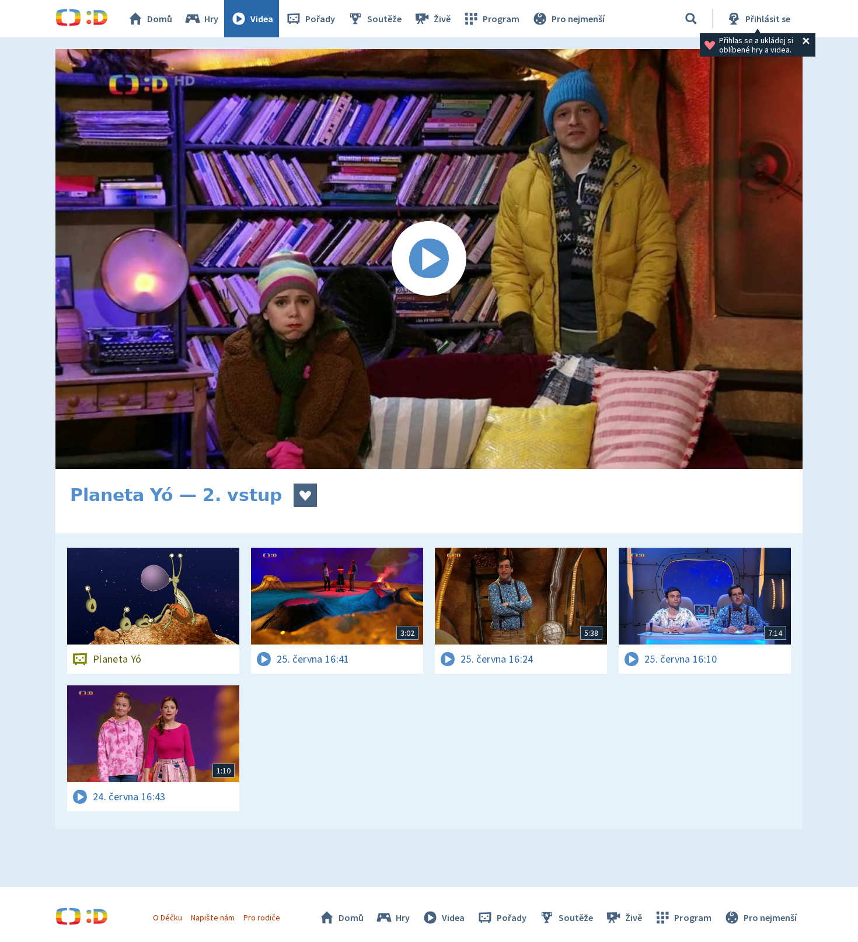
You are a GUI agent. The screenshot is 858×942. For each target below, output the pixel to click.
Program (501, 18)
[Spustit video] (429, 259)
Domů (159, 18)
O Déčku (167, 917)
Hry (211, 18)
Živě (442, 18)
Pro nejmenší (578, 18)
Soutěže (384, 18)
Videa (261, 18)
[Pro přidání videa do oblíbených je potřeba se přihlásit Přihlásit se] (305, 495)
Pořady (320, 18)
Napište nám (212, 917)
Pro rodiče (261, 917)
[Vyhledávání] (691, 18)
